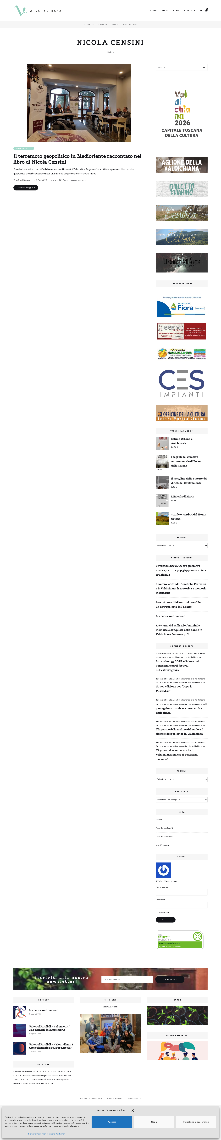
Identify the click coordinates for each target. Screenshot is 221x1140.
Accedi (159, 819)
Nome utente (162, 887)
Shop (165, 10)
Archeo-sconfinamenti (171, 616)
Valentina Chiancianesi (23, 180)
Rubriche (103, 24)
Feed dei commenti (164, 836)
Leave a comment (78, 180)
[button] (132, 1110)
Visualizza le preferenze (196, 1122)
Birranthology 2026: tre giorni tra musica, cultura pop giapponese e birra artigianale (181, 570)
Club (176, 10)
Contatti (190, 10)
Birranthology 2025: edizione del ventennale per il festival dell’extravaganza (177, 666)
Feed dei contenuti (164, 828)
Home (153, 10)
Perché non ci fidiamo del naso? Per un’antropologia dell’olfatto (179, 604)
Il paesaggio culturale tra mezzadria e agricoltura (181, 708)
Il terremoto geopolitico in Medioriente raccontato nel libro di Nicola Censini (77, 159)
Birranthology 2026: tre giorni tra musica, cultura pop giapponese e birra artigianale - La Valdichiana (180, 655)
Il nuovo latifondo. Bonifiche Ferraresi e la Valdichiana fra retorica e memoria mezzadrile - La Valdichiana (180, 680)
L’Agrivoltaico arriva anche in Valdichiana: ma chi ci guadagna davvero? (177, 755)
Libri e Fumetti (24, 148)
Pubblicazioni (130, 24)
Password (160, 899)
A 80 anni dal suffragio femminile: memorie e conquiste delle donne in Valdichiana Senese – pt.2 (179, 630)
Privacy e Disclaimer (37, 1133)
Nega (154, 1122)
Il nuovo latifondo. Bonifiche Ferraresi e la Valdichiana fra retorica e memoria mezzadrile (181, 588)
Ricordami (164, 912)
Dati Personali (115, 1098)
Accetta (112, 1122)
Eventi (115, 24)
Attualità (89, 24)
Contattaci (134, 1098)
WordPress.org (162, 845)
